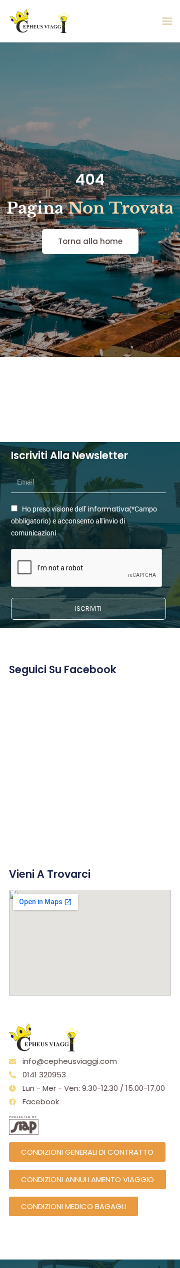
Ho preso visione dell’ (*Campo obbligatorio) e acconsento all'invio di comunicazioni (84, 521)
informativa (108, 509)
